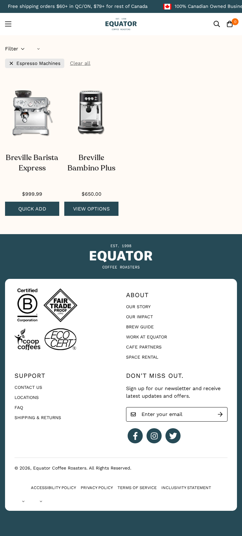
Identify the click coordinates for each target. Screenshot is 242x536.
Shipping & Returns (37, 417)
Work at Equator (146, 336)
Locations (26, 397)
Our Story (138, 306)
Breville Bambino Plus (91, 163)
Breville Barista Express (32, 163)
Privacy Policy (97, 487)
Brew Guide (140, 326)
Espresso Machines (38, 63)
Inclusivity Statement (186, 487)
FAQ (18, 407)
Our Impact (139, 316)
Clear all (80, 63)
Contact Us (28, 387)
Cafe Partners (144, 346)
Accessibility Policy (53, 487)
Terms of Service (137, 487)
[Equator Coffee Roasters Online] (121, 24)
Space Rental (142, 357)
